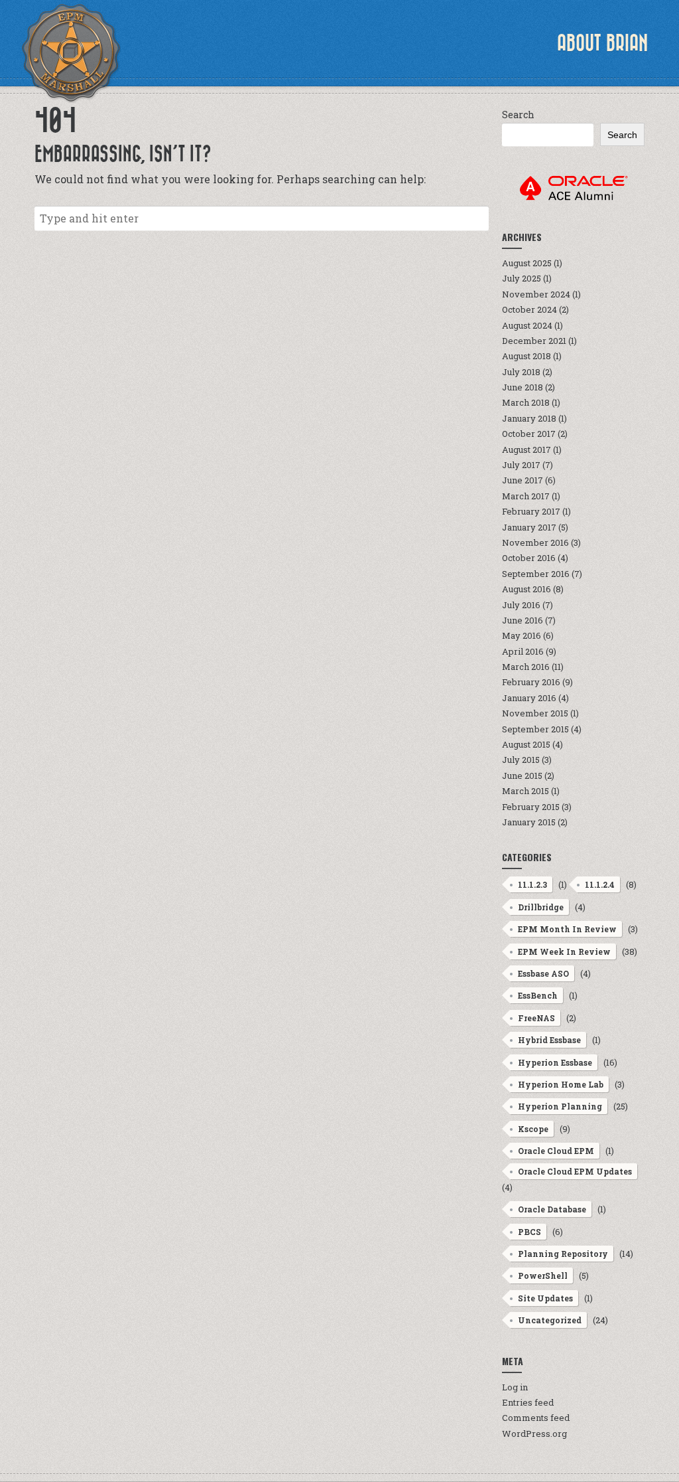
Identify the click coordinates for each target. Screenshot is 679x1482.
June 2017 (522, 480)
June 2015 (522, 776)
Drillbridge (541, 907)
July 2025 (521, 278)
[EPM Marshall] (71, 53)
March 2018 (526, 402)
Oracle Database (552, 1209)
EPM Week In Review (564, 951)
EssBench (538, 995)
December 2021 (534, 341)
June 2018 (522, 387)
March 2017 (526, 496)
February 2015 (531, 807)
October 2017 (529, 434)
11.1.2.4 (600, 884)
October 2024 (529, 309)
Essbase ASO (543, 973)
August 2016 (526, 589)
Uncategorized (550, 1320)
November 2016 (535, 542)
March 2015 (525, 791)
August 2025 (527, 263)
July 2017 (521, 465)
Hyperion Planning (560, 1106)
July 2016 (521, 605)
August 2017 (526, 449)
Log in (515, 1387)
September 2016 (536, 574)
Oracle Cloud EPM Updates (575, 1171)
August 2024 (527, 325)
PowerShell (543, 1275)
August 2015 (526, 744)
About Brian (602, 43)
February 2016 (531, 682)
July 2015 (521, 760)
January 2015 (529, 822)
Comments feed (536, 1418)
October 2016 (529, 558)
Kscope (533, 1128)
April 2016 (523, 651)
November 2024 (536, 294)
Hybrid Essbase (549, 1039)
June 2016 (522, 620)
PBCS (529, 1231)
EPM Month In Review (567, 929)
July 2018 (521, 372)
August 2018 (526, 356)
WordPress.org (534, 1434)
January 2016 (529, 698)
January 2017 (529, 527)
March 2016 (526, 667)
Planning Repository (563, 1253)
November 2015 (535, 713)
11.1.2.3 (532, 884)
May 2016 (521, 635)
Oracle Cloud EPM (556, 1150)
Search (518, 114)
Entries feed (528, 1402)
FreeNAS (536, 1018)
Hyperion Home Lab (560, 1084)
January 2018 (529, 418)
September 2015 (535, 729)
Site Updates (545, 1298)
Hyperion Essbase (555, 1062)
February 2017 (531, 511)
